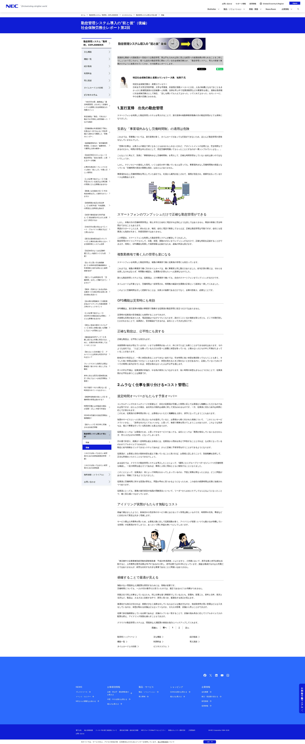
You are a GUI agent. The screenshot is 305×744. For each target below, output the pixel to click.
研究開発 (205, 701)
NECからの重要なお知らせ (86, 701)
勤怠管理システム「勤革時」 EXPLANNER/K (103, 15)
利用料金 (88, 73)
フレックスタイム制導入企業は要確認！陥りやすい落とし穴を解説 (95, 366)
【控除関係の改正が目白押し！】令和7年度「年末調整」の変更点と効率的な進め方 (95, 205)
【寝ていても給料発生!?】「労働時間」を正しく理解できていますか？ (95, 280)
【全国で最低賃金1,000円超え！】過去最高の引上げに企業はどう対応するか (95, 217)
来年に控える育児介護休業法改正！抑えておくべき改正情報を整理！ (95, 378)
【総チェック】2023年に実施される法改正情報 (95, 425)
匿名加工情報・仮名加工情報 (129, 730)
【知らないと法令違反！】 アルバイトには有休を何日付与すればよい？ (95, 354)
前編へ (154, 627)
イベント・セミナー (83, 696)
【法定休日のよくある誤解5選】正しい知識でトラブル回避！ (95, 253)
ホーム (83, 15)
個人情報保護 (163, 742)
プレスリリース (81, 692)
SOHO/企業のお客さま (178, 692)
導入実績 (88, 80)
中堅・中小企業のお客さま (117, 699)
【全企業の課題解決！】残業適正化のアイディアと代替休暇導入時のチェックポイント (95, 304)
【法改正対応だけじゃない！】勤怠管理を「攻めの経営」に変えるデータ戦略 (95, 157)
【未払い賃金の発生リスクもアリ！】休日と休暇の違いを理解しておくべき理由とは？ (95, 327)
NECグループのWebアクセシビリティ (153, 730)
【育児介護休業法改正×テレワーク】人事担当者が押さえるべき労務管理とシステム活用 (95, 241)
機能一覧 (88, 59)
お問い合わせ (89, 482)
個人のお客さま (113, 704)
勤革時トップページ (126, 637)
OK (208, 742)
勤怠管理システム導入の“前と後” (146, 15)
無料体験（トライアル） (94, 474)
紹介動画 (88, 66)
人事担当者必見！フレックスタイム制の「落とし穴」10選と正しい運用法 (96, 169)
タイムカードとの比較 (93, 87)
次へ (187, 627)
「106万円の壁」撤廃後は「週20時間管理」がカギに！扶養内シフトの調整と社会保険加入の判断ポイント (96, 106)
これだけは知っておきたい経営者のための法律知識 (95, 466)
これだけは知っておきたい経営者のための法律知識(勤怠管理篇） (95, 456)
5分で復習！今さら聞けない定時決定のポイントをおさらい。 (95, 388)
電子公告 (78, 730)
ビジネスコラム (127, 15)
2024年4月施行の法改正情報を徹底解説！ (95, 416)
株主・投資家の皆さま (210, 696)
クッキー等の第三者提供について (106, 730)
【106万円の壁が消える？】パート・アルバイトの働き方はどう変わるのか (95, 229)
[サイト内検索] (298, 9)
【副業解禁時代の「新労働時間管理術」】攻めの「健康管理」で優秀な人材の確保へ (95, 146)
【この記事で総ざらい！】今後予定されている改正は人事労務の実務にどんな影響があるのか (95, 181)
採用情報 (205, 706)
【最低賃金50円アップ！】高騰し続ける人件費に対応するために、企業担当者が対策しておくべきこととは (95, 341)
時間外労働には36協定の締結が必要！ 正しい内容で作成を (95, 407)
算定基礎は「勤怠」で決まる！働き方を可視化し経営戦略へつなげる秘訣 (95, 119)
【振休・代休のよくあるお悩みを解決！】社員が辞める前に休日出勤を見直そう (95, 292)
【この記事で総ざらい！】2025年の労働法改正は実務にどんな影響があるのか (95, 316)
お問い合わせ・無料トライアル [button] (302, 696)
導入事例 (142, 696)
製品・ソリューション (147, 692)
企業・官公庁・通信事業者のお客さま (118, 693)
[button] (213, 9)
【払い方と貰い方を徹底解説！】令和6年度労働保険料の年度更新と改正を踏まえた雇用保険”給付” (95, 266)
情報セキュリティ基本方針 (176, 730)
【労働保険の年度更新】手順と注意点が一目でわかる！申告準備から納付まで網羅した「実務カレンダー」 (95, 132)
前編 (87, 442)
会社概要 (205, 692)
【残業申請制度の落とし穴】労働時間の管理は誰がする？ (95, 398)
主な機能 (88, 52)
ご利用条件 (191, 730)
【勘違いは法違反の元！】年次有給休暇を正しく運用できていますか (95, 193)
